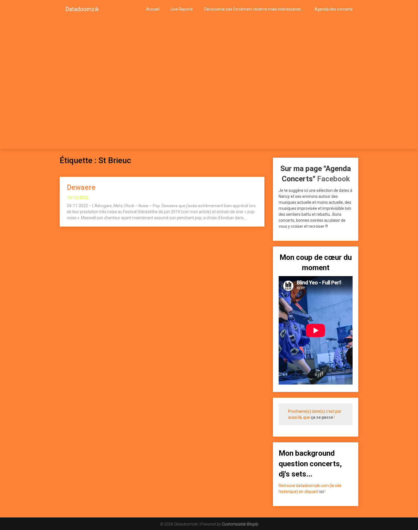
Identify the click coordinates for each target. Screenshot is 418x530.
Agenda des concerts (333, 9)
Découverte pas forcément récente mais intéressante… (253, 9)
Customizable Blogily (240, 524)
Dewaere (81, 187)
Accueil (152, 9)
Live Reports (182, 9)
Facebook (333, 178)
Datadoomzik (82, 9)
